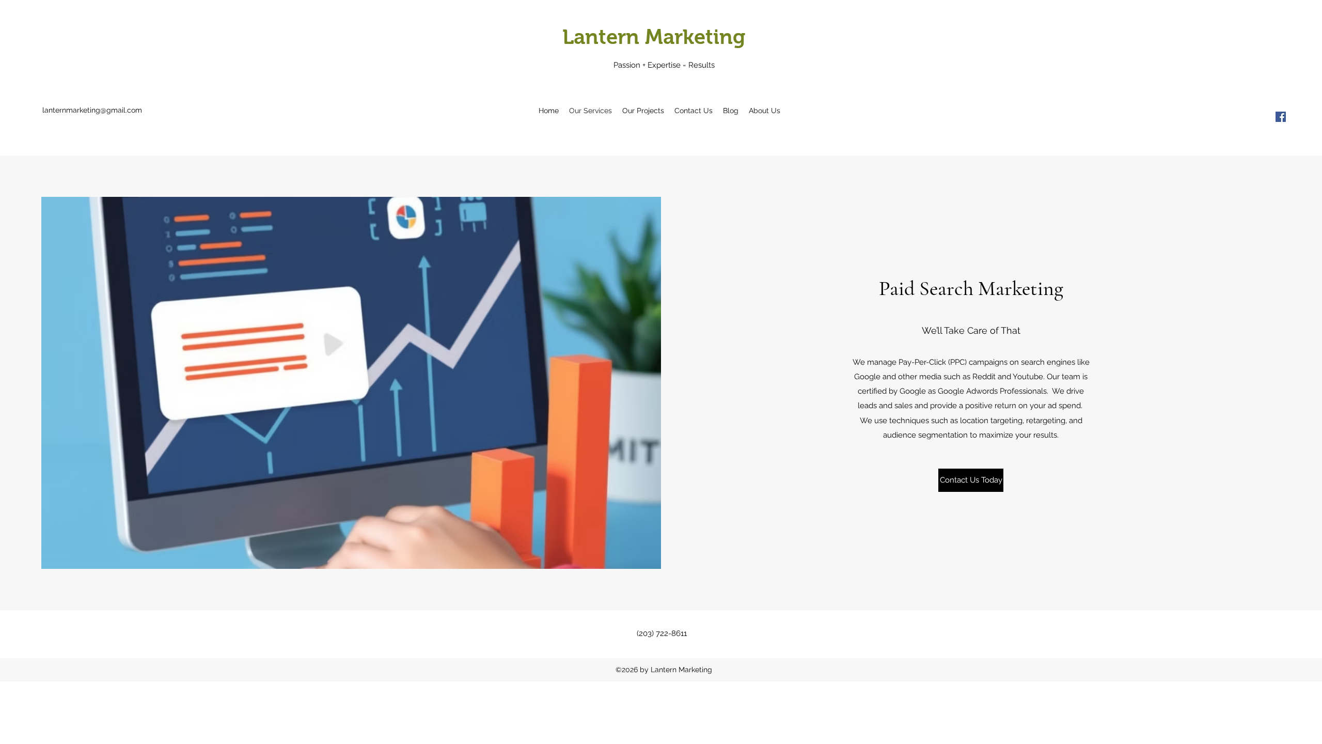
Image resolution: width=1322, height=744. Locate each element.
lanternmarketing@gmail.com (92, 110)
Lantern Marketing (653, 36)
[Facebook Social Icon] (1281, 117)
